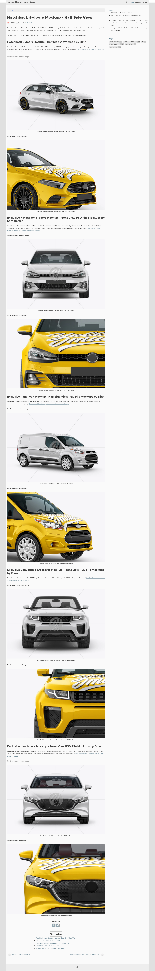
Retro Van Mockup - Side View (47, 946)
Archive (146, 2)
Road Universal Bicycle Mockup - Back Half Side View (56, 938)
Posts (132, 2)
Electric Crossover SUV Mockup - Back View (52, 943)
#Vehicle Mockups (31, 23)
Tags (111, 39)
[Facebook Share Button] (54, 925)
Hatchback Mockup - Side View (48, 940)
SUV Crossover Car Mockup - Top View (50, 948)
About (137, 2)
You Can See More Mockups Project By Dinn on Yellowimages (49, 404)
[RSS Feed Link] (77, 967)
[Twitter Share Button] (58, 925)
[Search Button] (126, 2)
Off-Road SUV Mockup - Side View (122, 13)
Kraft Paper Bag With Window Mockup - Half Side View (129, 20)
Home (10, 10)
